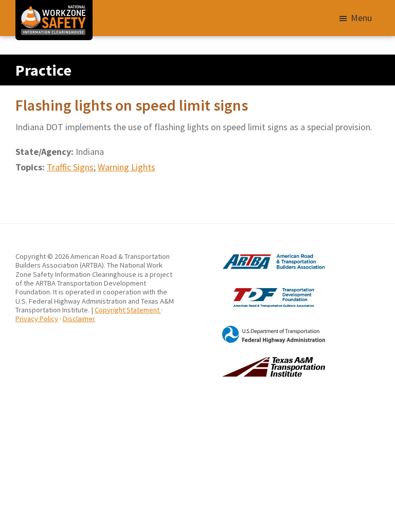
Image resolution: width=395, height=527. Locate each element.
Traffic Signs (70, 167)
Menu (361, 18)
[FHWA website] (261, 330)
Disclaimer (79, 318)
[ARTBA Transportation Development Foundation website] (261, 287)
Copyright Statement (128, 309)
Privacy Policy (36, 318)
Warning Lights (126, 167)
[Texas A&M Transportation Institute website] (261, 361)
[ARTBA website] (261, 256)
